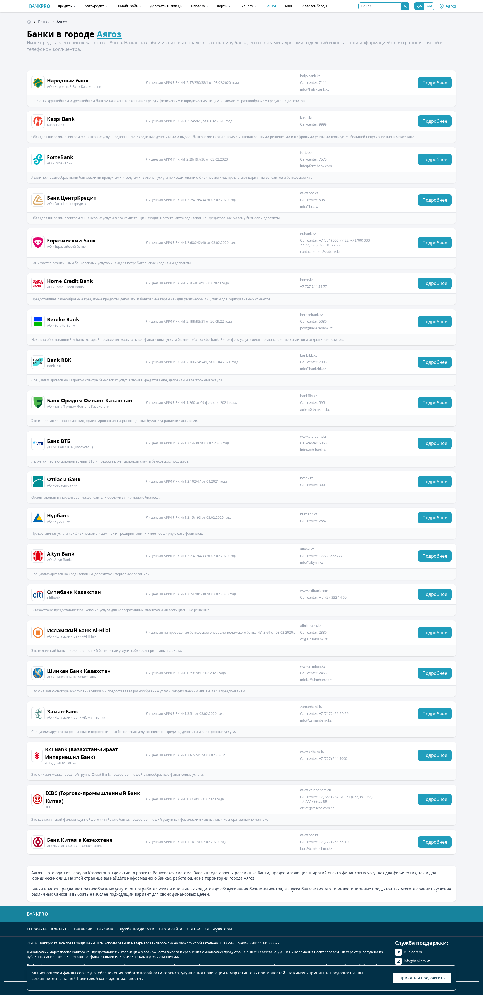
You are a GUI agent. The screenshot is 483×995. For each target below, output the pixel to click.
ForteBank (60, 157)
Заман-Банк (62, 711)
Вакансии (83, 929)
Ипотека (198, 6)
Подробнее (434, 83)
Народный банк (68, 80)
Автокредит (94, 6)
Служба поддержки (135, 929)
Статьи (193, 929)
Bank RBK (59, 360)
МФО (289, 6)
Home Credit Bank (70, 281)
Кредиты (65, 6)
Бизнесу (246, 6)
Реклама (105, 929)
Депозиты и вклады (166, 6)
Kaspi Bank (61, 118)
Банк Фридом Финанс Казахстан (89, 400)
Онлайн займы (128, 6)
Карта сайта (170, 929)
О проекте (37, 929)
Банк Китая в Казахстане (80, 839)
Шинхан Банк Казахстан (79, 671)
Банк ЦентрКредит (71, 197)
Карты (222, 6)
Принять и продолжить (422, 977)
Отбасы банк (63, 479)
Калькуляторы (218, 929)
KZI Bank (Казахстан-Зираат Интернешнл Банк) (81, 753)
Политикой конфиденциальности (109, 978)
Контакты (60, 929)
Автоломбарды (314, 6)
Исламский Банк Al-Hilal (78, 630)
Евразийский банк (71, 240)
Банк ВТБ (58, 441)
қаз (429, 5)
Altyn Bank (60, 553)
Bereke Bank (63, 319)
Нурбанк (58, 515)
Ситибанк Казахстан (74, 592)
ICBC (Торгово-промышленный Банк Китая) (93, 797)
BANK (39, 6)
